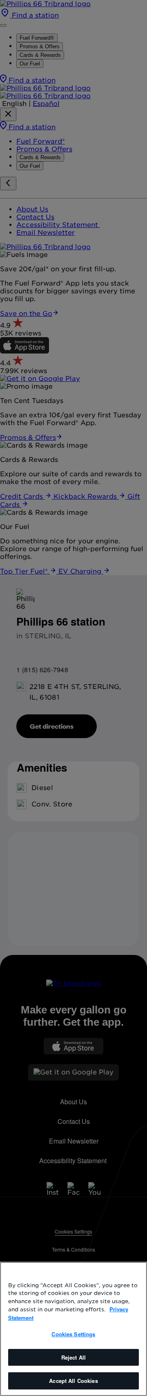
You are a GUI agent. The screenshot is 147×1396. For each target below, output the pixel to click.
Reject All (73, 1357)
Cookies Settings (73, 1334)
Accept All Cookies (73, 1381)
